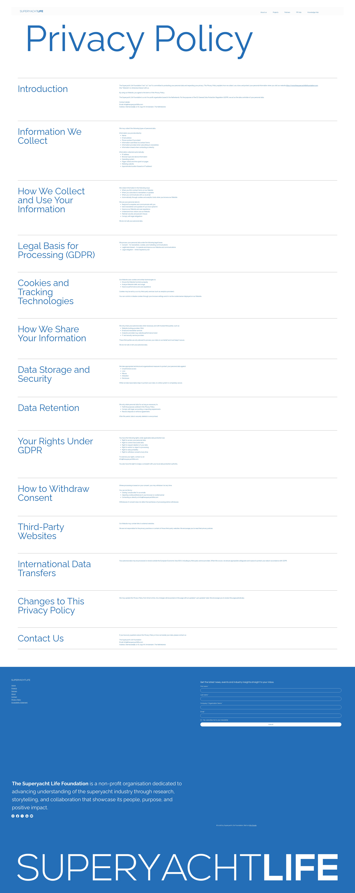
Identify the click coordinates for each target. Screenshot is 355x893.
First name (204, 686)
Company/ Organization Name (211, 703)
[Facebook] (17, 816)
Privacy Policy (16, 700)
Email (202, 712)
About (13, 694)
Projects (14, 688)
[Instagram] (13, 816)
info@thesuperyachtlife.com (148, 497)
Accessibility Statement (19, 703)
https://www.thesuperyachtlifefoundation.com (302, 85)
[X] (22, 816)
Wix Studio (253, 825)
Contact (14, 697)
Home (13, 685)
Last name (204, 695)
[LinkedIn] (26, 816)
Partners (14, 691)
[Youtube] (31, 816)
